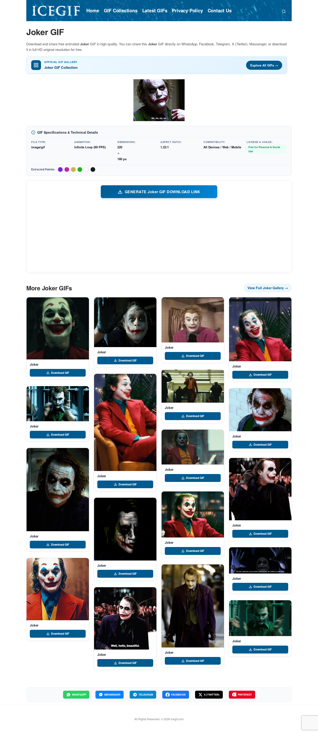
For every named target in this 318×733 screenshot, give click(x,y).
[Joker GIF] (58, 328)
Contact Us (220, 10)
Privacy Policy (187, 10)
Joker (34, 364)
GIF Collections (121, 10)
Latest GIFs (154, 10)
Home (92, 10)
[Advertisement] (159, 234)
